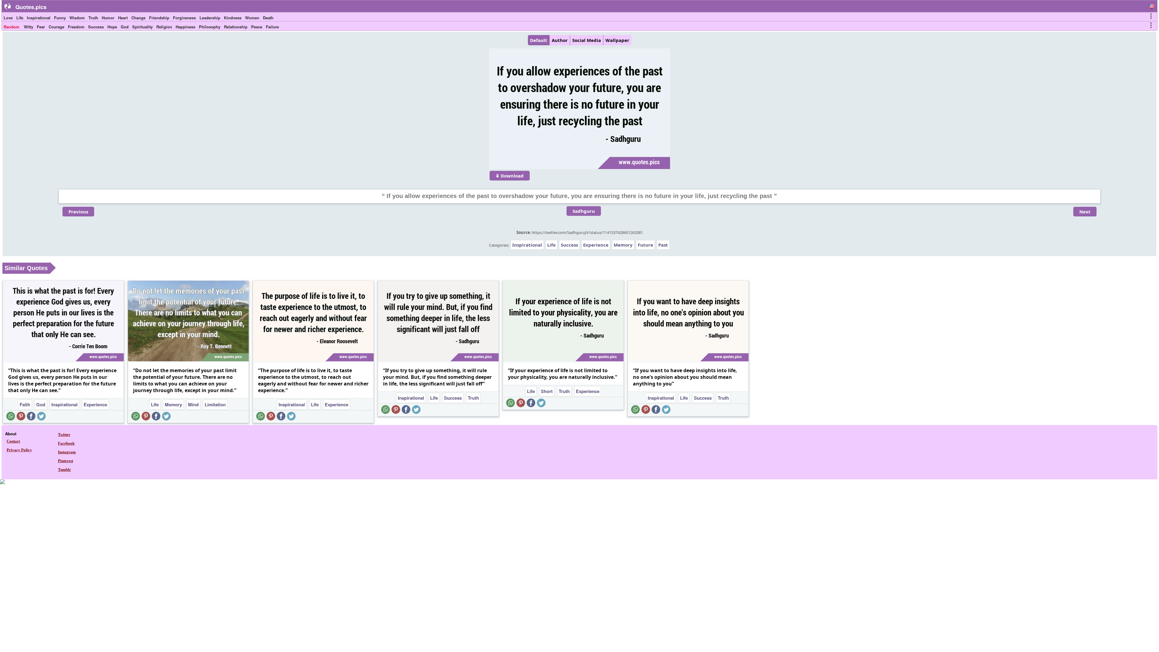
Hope (112, 27)
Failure (272, 27)
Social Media (586, 40)
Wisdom (77, 18)
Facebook (66, 443)
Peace (256, 27)
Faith (25, 404)
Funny (60, 18)
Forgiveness (184, 18)
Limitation (215, 404)
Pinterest (65, 461)
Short (547, 391)
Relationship (235, 27)
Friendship (159, 18)
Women (252, 18)
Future (645, 245)
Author (560, 40)
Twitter (64, 434)
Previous (78, 212)
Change (138, 18)
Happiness (185, 27)
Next (1084, 212)
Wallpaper (617, 40)
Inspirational (38, 18)
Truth (93, 18)
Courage (56, 27)
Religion (164, 27)
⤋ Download (510, 176)
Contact (13, 441)
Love (8, 18)
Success (96, 27)
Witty (28, 27)
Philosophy (209, 27)
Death (268, 18)
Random (11, 27)
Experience (595, 245)
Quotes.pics (30, 7)
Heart (123, 18)
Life (19, 18)
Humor (108, 18)
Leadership (210, 18)
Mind (193, 404)
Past (663, 245)
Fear (41, 27)
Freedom (76, 27)
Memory (623, 245)
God (125, 27)
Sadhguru (584, 211)
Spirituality (142, 27)
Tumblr (64, 469)
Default (538, 40)
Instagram (67, 452)
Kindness (232, 18)
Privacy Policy (19, 450)
